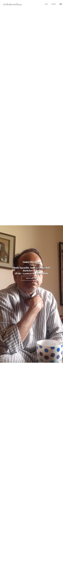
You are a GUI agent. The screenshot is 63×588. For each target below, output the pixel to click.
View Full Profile (31, 278)
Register (53, 4)
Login (46, 4)
